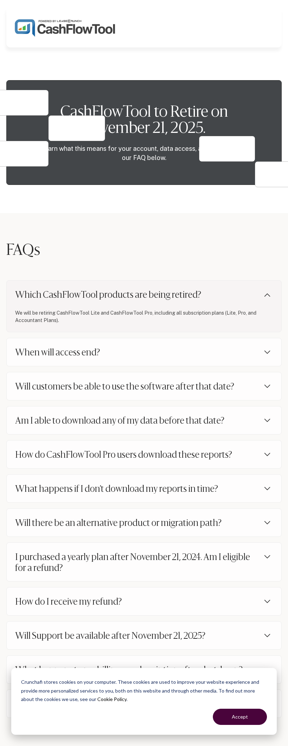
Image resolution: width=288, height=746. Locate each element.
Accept (240, 717)
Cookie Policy (111, 699)
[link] (65, 26)
